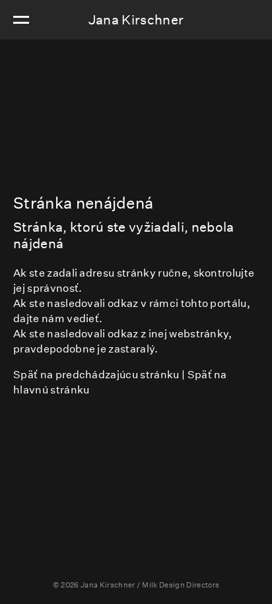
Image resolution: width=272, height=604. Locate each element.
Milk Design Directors (180, 585)
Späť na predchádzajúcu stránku (96, 374)
